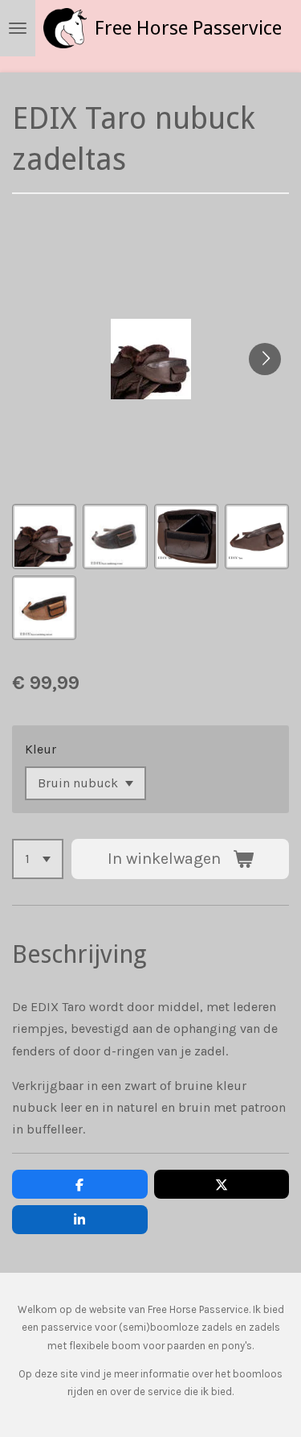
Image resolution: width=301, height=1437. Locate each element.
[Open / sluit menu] (17, 28)
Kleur (40, 749)
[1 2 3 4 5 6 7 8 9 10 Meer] (37, 859)
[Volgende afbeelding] (265, 359)
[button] (44, 536)
